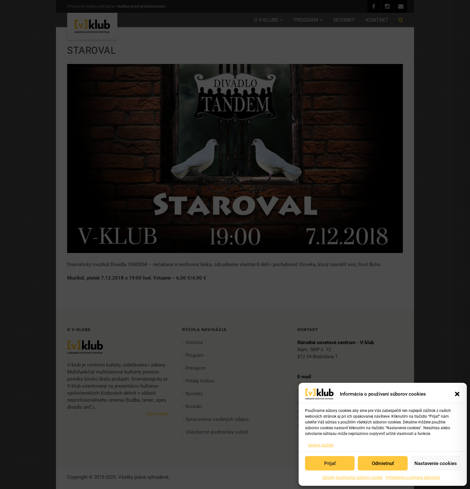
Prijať (330, 463)
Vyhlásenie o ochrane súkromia (413, 477)
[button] (457, 394)
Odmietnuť (383, 463)
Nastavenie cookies (435, 463)
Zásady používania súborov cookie (352, 477)
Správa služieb (320, 445)
